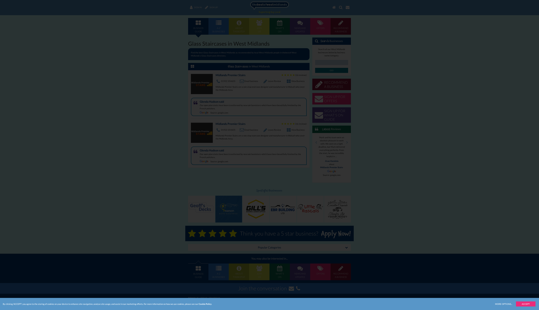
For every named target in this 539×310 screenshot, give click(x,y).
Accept (526, 304)
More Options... (503, 304)
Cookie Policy (205, 304)
